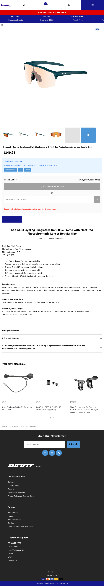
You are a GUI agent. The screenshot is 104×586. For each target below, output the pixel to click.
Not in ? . (19, 205)
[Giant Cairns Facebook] (45, 453)
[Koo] (97, 29)
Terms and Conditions (16, 493)
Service (11, 523)
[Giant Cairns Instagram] (52, 453)
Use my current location (53, 186)
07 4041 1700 (14, 543)
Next (99, 394)
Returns (11, 489)
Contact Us (12, 561)
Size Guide (9, 219)
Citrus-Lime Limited (61, 583)
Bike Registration (14, 520)
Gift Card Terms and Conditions (20, 527)
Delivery (11, 482)
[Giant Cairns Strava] (59, 453)
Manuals (11, 516)
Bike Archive (12, 513)
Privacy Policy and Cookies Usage (21, 496)
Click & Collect (13, 486)
